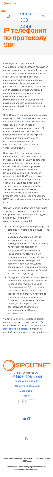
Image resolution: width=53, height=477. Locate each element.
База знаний (26, 390)
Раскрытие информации (26, 385)
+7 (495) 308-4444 (26, 17)
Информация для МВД (26, 381)
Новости (26, 395)
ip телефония (20, 118)
